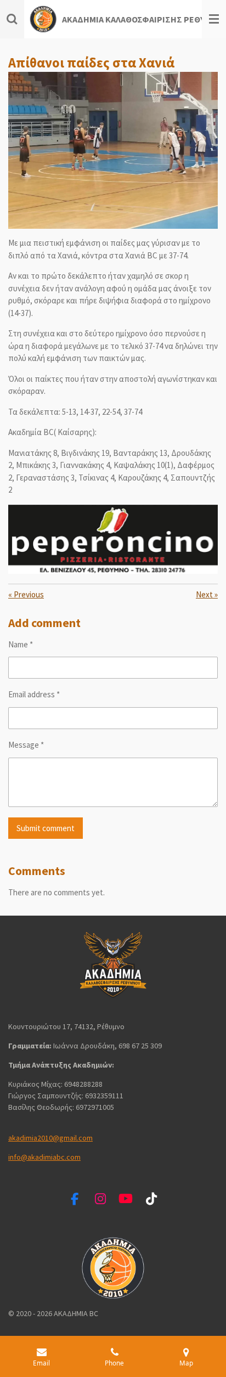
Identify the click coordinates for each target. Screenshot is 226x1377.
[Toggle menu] (214, 19)
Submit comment (45, 828)
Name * (20, 644)
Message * (26, 745)
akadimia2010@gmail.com (50, 1138)
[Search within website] (12, 19)
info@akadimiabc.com (44, 1157)
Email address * (34, 694)
